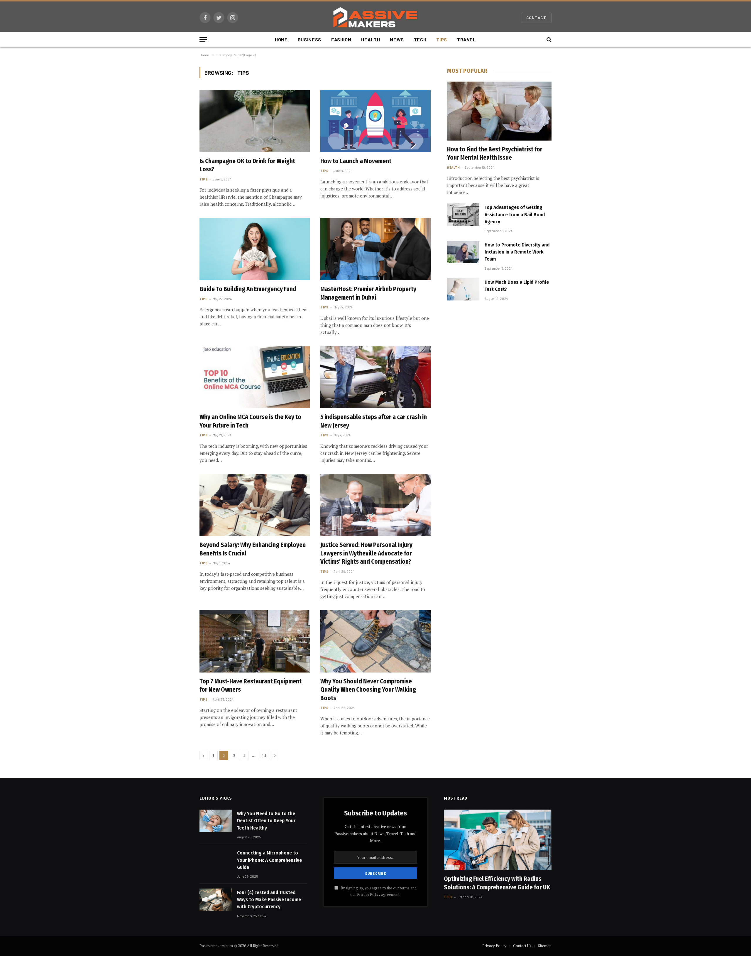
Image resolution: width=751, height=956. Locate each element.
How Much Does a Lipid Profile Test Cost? (517, 285)
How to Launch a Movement (355, 161)
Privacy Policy (368, 894)
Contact (536, 17)
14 (264, 755)
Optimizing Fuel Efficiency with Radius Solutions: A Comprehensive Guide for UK (497, 883)
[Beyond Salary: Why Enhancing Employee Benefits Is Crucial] (254, 505)
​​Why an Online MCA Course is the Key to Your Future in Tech (250, 421)
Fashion (341, 39)
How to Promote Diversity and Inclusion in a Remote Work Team (517, 252)
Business (309, 39)
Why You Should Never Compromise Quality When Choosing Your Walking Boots (368, 690)
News (397, 39)
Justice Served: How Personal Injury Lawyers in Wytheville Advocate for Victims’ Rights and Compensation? (366, 553)
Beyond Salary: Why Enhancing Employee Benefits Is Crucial (252, 549)
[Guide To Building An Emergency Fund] (254, 249)
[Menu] (203, 39)
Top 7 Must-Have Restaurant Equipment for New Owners (250, 686)
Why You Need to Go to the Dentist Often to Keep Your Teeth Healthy (266, 820)
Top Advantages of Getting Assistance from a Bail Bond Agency (515, 214)
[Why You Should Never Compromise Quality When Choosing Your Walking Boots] (375, 641)
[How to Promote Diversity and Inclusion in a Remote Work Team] (463, 252)
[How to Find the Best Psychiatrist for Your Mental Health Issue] (499, 111)
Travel (466, 39)
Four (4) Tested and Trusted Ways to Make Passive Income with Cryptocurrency (269, 899)
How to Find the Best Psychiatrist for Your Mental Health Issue (494, 154)
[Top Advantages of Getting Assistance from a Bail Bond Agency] (463, 214)
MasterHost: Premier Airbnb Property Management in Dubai (368, 293)
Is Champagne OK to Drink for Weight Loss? (247, 165)
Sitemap (545, 945)
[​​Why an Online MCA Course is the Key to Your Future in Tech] (254, 377)
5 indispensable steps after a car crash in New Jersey (373, 421)
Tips (441, 39)
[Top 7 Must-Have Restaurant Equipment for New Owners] (254, 641)
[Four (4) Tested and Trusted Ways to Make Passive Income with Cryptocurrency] (215, 900)
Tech (420, 39)
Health (370, 39)
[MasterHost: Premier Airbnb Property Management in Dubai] (375, 249)
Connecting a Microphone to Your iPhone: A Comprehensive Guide (269, 860)
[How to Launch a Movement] (375, 121)
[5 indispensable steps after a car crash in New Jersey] (375, 377)
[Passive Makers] (375, 17)
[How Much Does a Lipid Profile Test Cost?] (463, 289)
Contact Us (522, 945)
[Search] (548, 39)
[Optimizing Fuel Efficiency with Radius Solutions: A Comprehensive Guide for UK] (498, 840)
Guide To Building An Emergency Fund (247, 289)
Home (281, 39)
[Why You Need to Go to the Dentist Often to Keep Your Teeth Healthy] (215, 821)
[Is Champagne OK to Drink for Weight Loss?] (254, 121)
